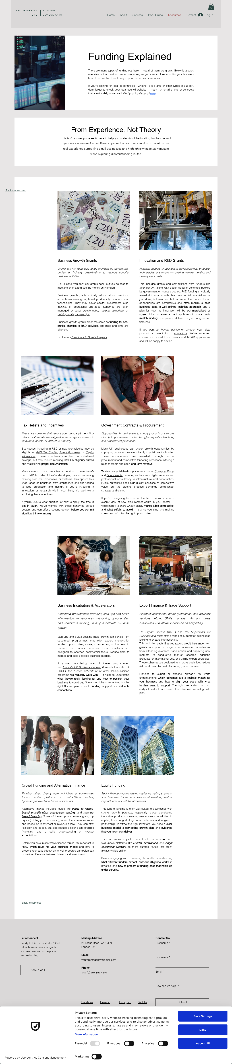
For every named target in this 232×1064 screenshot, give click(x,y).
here (152, 93)
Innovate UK (147, 287)
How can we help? (167, 986)
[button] (211, 6)
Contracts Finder (164, 471)
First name (163, 943)
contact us (180, 333)
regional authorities (112, 310)
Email (160, 971)
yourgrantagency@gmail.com (98, 960)
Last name (163, 957)
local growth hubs (86, 310)
